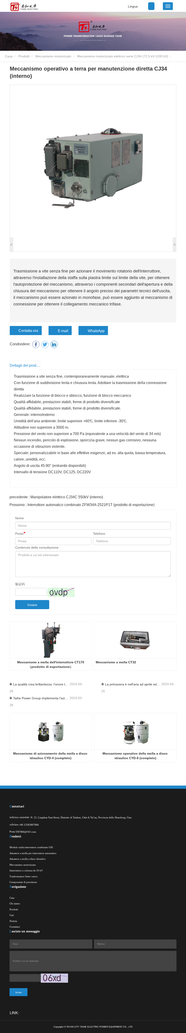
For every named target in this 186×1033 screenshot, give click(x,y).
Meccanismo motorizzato (53, 56)
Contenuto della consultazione (37, 547)
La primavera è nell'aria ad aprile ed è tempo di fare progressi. (133, 684)
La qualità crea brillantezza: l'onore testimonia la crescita (41, 684)
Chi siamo (15, 903)
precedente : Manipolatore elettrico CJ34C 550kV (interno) (56, 497)
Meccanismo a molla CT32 (116, 662)
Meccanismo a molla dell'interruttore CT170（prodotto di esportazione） (50, 664)
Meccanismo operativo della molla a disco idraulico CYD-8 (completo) (136, 756)
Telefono (99, 533)
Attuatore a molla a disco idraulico (28, 858)
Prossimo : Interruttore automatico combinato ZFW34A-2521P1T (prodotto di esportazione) (82, 505)
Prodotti (23, 56)
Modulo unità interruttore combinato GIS (31, 847)
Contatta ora (28, 331)
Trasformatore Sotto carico (24, 876)
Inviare (32, 605)
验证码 (20, 584)
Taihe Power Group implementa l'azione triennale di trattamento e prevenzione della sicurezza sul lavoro (41, 698)
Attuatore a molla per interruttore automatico (33, 853)
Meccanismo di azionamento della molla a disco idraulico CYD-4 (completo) (50, 756)
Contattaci (15, 926)
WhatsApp (96, 331)
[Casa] (24, 6)
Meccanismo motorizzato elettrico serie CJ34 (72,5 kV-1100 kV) (122, 56)
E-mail (63, 331)
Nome (19, 518)
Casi (12, 915)
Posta (19, 533)
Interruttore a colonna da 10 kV (26, 870)
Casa (8, 56)
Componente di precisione (23, 882)
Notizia (13, 921)
